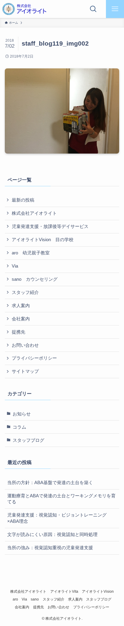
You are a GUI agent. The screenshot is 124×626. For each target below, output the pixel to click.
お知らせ (22, 414)
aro (15, 599)
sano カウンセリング (34, 279)
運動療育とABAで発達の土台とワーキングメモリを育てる (61, 499)
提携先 (18, 332)
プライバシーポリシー (34, 358)
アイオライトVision (98, 591)
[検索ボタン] (93, 9)
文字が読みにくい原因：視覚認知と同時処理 (52, 534)
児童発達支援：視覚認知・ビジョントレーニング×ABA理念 (57, 518)
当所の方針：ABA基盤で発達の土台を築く (50, 482)
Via (15, 266)
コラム (19, 427)
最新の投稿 (23, 200)
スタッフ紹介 (25, 292)
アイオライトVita (64, 591)
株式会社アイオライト (34, 213)
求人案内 (21, 305)
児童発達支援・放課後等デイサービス (50, 226)
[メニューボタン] (115, 9)
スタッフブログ (28, 440)
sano (35, 599)
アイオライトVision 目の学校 (42, 239)
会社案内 (21, 318)
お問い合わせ (25, 345)
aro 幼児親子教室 (31, 252)
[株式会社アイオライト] (24, 9)
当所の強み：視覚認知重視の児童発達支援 (50, 547)
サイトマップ (25, 371)
